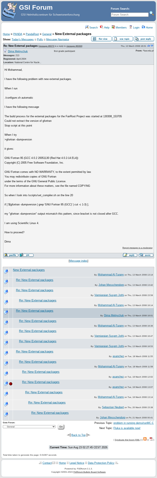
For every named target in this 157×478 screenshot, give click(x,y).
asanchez (118, 356)
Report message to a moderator (137, 248)
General (47, 34)
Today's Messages (23, 39)
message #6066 (74, 46)
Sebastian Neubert (113, 407)
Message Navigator (57, 39)
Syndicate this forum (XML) (127, 440)
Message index (78, 260)
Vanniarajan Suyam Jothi (109, 295)
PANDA (17, 34)
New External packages (29, 270)
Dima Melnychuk (18, 51)
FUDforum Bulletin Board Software (89, 472)
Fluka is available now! (126, 428)
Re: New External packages (20, 45)
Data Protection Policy (101, 462)
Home (149, 27)
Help (106, 27)
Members (121, 27)
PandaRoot (32, 34)
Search (93, 27)
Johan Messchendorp (111, 284)
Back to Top (78, 435)
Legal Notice (77, 462)
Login (135, 27)
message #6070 (46, 46)
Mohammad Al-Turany (111, 274)
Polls (40, 39)
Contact (47, 462)
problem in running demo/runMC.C (133, 423)
